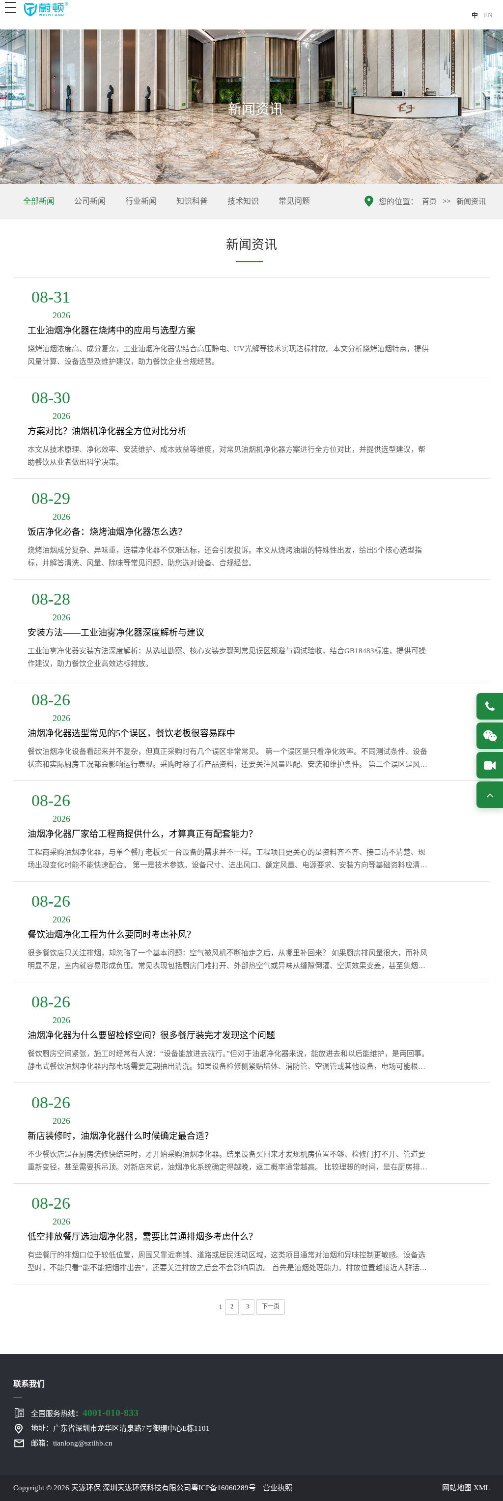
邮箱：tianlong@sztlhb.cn (71, 1443)
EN (488, 15)
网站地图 (457, 1488)
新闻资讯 (471, 201)
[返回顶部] (489, 794)
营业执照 (277, 1488)
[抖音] (489, 765)
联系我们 (29, 1384)
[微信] (489, 736)
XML (482, 1488)
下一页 (270, 1306)
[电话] (489, 706)
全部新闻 (39, 201)
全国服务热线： (85, 1412)
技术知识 (243, 201)
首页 (429, 201)
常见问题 (294, 201)
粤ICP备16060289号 (223, 1488)
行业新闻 (141, 201)
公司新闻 (90, 201)
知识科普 (192, 201)
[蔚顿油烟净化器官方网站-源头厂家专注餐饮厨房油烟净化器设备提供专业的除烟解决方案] (45, 9)
